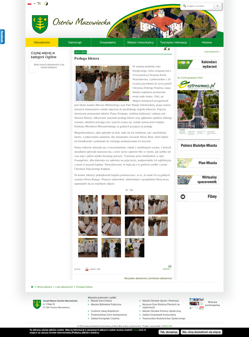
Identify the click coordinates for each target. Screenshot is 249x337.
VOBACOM (166, 326)
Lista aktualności (64, 287)
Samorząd (74, 42)
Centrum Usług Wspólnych (105, 311)
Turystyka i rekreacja (173, 42)
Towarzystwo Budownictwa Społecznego (163, 318)
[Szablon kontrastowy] (47, 3)
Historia (207, 42)
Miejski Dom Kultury (101, 300)
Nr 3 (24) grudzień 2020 (190, 78)
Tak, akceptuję (168, 332)
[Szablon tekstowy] (40, 3)
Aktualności (42, 42)
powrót (166, 269)
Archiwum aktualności (160, 278)
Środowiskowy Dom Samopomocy (109, 314)
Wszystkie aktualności (135, 278)
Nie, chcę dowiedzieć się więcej (201, 332)
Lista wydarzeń (211, 51)
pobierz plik (95, 269)
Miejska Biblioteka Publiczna (106, 304)
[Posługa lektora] (102, 83)
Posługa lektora (84, 287)
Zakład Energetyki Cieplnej (105, 318)
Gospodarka (108, 42)
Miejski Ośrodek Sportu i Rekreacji (160, 300)
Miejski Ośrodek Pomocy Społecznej (161, 311)
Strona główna (44, 287)
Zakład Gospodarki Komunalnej (159, 314)
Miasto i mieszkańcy (140, 42)
